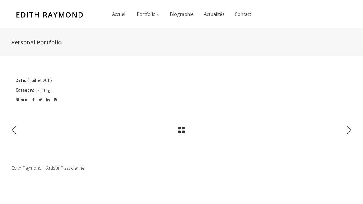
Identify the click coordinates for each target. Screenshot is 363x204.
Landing (42, 90)
